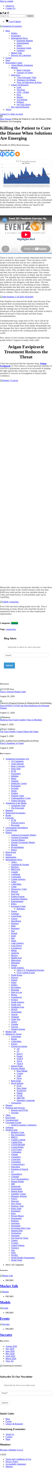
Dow (19, 95)
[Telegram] (12, 154)
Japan (13, 941)
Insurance (15, 928)
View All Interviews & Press (29, 82)
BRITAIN (15, 869)
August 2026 (11, 1346)
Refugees (21, 909)
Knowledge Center (14, 63)
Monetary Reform (19, 1196)
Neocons (15, 1201)
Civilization (16, 1152)
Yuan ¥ (20, 1063)
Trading (14, 793)
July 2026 (10, 1349)
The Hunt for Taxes (19, 1238)
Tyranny (14, 1243)
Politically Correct (19, 783)
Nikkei (20, 1093)
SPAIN (14, 1009)
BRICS (14, 1137)
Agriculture (16, 1036)
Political (20, 102)
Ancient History (18, 840)
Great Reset (16, 916)
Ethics (19, 45)
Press (13, 1213)
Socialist (14, 788)
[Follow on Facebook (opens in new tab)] (3, 13)
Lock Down (16, 945)
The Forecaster (17, 808)
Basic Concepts (23, 70)
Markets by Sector (13, 1034)
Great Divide (11, 830)
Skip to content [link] (6, 1)
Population (16, 1211)
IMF (13, 1184)
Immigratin (16, 1186)
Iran (13, 931)
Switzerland (16, 1012)
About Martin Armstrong (22, 65)
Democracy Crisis (19, 889)
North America (17, 968)
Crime (14, 886)
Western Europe (18, 1029)
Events (9, 58)
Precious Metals (18, 1068)
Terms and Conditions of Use (18, 1459)
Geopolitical (16, 1174)
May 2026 (10, 1353)
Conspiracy (16, 1157)
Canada (14, 872)
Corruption (16, 1162)
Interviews (15, 75)
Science (14, 999)
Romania (15, 990)
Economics (16, 36)
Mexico (14, 955)
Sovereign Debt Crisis (20, 1228)
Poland (14, 980)
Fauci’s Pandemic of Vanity (12, 743)
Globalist (15, 1176)
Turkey (14, 1022)
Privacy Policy (12, 1461)
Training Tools (17, 796)
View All (9, 1361)
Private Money (17, 1216)
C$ (18, 1051)
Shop (8, 60)
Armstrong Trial (18, 805)
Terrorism (15, 1235)
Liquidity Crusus (18, 1194)
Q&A (8, 1115)
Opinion (14, 781)
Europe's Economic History (23, 842)
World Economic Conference (24, 1125)
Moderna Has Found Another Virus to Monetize (21, 720)
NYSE (20, 1095)
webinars (9, 1127)
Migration (15, 963)
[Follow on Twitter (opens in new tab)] (5, 13)
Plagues (9, 1105)
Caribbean (15, 874)
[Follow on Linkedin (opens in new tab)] (1, 13)
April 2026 (10, 1356)
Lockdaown (16, 948)
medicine (15, 953)
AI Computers (17, 761)
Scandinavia (16, 997)
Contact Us (10, 8)
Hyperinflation (17, 847)
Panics (14, 850)
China (13, 882)
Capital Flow (16, 1142)
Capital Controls (18, 1140)
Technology (16, 1103)
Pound (19, 1056)
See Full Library (24, 104)
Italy (13, 938)
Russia (14, 995)
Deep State (16, 768)
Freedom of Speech (19, 1169)
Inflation (14, 776)
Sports (14, 791)
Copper (20, 1073)
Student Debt (17, 1230)
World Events (11, 1130)
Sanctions (15, 1223)
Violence (15, 1248)
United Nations (17, 1245)
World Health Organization (23, 1257)
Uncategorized (12, 1120)
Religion (15, 1221)
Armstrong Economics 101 (17, 759)
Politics (14, 33)
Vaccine (14, 1027)
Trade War (15, 1019)
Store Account (16, 114)
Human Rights (17, 1181)
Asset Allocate (17, 764)
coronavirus (11, 629)
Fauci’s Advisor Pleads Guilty (13, 691)
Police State (16, 1208)
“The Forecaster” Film (26, 77)
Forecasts (10, 818)
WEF (13, 1253)
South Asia (16, 1004)
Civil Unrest (16, 1149)
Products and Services (15, 1108)
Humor (9, 854)
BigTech (15, 867)
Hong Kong (11, 852)
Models (14, 67)
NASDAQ (21, 1090)
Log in (20, 1450)
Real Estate (16, 1081)
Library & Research (19, 85)
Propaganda (16, 1218)
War (13, 1250)
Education (15, 1167)
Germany (21, 50)
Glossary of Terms (25, 72)
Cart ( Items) (14, 21)
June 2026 (10, 1351)
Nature (14, 965)
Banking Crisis (17, 1132)
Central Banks (17, 1147)
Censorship (16, 877)
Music (14, 778)
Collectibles (16, 884)
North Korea (16, 975)
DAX (19, 1085)
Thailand (15, 1017)
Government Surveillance (17, 827)
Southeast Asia (17, 1007)
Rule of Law (16, 992)
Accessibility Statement (16, 1464)
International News (19, 38)
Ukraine (14, 1024)
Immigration (11, 857)
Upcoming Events (13, 1122)
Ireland (14, 933)
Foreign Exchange (19, 1046)
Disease (8, 119)
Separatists (15, 1226)
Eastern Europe (18, 896)
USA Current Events (26, 972)
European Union (24, 48)
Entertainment (23, 43)
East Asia (15, 894)
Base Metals (22, 1071)
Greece (14, 918)
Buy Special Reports (20, 107)
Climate (14, 1154)
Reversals (15, 825)
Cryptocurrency (18, 1164)
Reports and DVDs (19, 1110)
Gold (19, 87)
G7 (12, 1171)
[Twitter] (7, 154)
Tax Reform (22, 99)
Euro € (20, 1054)
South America (17, 1002)
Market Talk (16, 53)
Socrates (14, 1113)
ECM (13, 771)
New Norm (16, 1203)
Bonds (14, 1039)
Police (14, 982)
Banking (9, 810)
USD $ (20, 1058)
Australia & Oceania (20, 864)
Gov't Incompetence (20, 1179)
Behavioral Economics (15, 813)
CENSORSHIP (18, 1144)
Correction (15, 1159)
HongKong (16, 921)
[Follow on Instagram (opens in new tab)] (8, 13)
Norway (14, 977)
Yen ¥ (19, 1061)
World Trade (16, 1260)
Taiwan (14, 1014)
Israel (13, 936)
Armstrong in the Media (16, 803)
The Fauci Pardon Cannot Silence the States (19, 731)
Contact (9, 1437)
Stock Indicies (17, 1083)
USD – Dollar (23, 92)
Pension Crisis (17, 1206)
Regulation (16, 786)
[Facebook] (2, 154)
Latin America (17, 943)
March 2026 (11, 1358)
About (8, 109)
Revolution (16, 987)
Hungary (15, 923)
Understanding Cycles (21, 798)
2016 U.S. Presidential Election (30, 970)
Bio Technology (18, 1135)
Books (8, 815)
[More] (18, 154)
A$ (18, 1049)
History (20, 97)
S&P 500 (21, 1098)
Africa (14, 862)
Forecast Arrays (18, 823)
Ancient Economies (19, 837)
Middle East (16, 958)
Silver (19, 1078)
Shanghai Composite (26, 1100)
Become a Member (8, 1450)
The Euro (21, 90)
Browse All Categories (21, 55)
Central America (18, 879)
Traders (14, 1240)
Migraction (16, 960)
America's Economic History (23, 835)
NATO (14, 1199)
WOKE (14, 1255)
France (14, 911)
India (13, 926)
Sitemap (9, 1466)
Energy (14, 1044)
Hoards (14, 845)
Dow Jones (21, 1088)
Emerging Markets (25, 40)
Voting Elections (18, 800)
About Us (10, 6)
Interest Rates (17, 1066)
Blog (8, 31)
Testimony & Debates (26, 80)
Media (14, 950)
